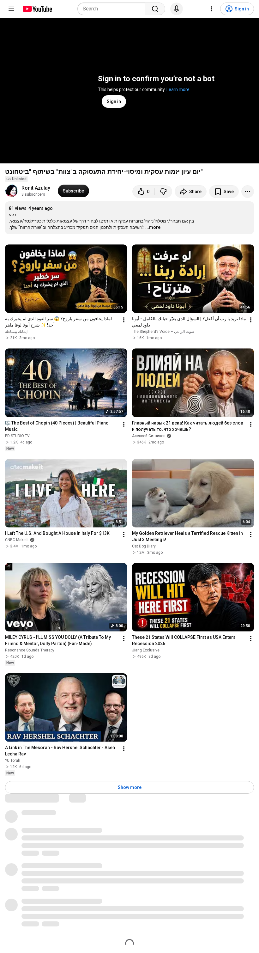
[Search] (155, 9)
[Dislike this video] (163, 191)
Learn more (178, 89)
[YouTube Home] (37, 9)
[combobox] (113, 9)
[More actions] (247, 191)
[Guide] (11, 9)
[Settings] (211, 9)
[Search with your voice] (176, 9)
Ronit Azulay (35, 188)
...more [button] (152, 227)
